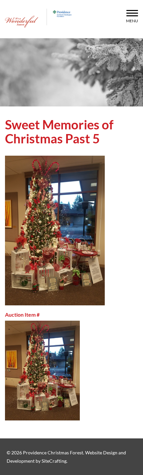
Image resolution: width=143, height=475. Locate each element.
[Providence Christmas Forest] (21, 21)
